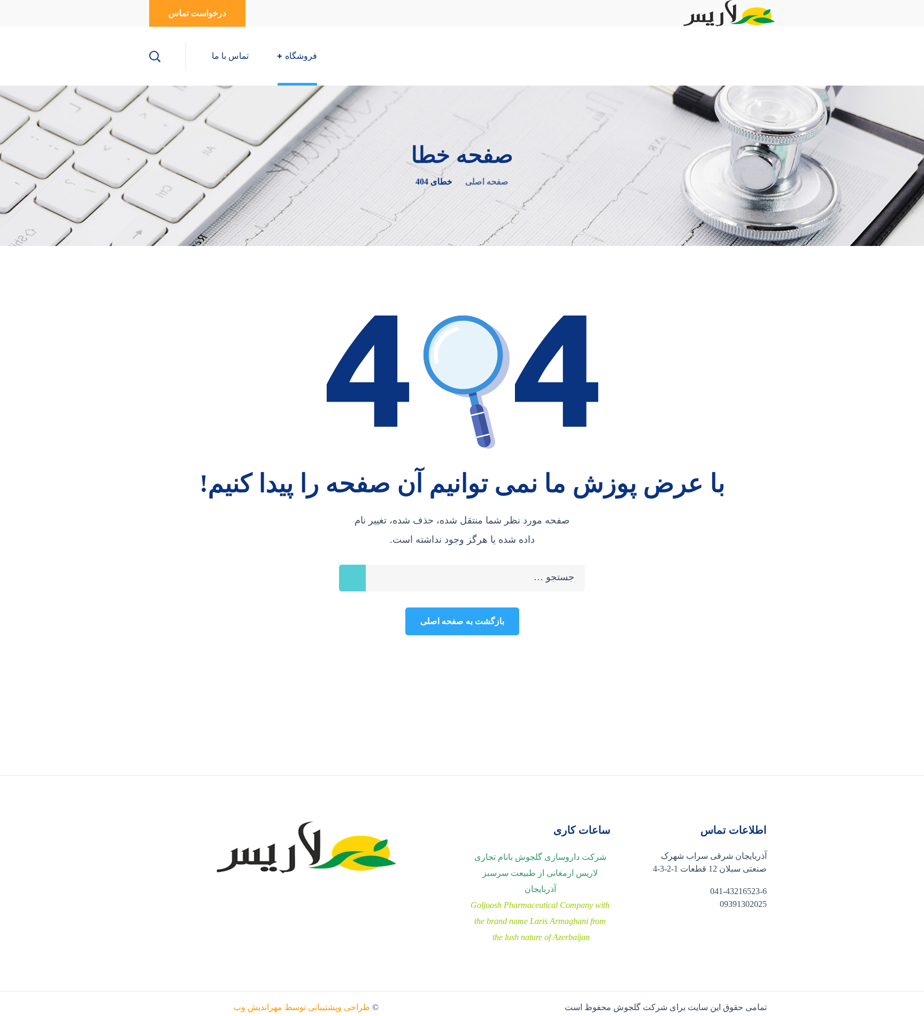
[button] (197, 13)
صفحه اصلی (487, 181)
